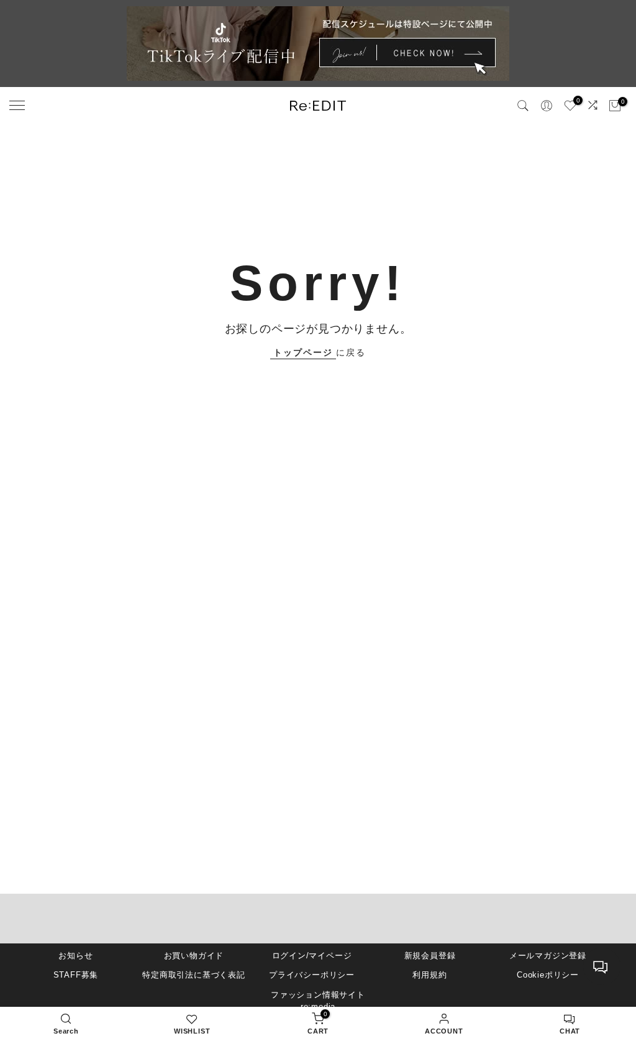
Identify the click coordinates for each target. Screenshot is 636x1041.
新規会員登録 (430, 955)
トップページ (303, 352)
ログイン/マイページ (312, 955)
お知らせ (75, 955)
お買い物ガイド (194, 955)
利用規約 (429, 974)
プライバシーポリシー (312, 974)
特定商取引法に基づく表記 (193, 974)
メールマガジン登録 (547, 955)
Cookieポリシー (548, 974)
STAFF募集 (76, 974)
